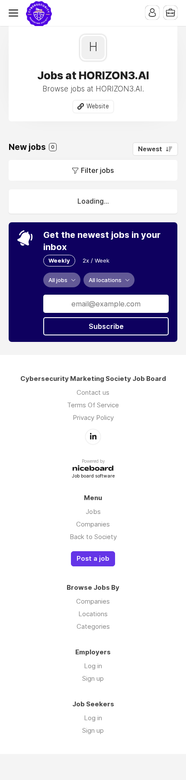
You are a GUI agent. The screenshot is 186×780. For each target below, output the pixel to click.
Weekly (59, 260)
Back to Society (93, 537)
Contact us (93, 392)
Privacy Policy (93, 417)
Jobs (93, 511)
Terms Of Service (93, 405)
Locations (93, 614)
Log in (93, 666)
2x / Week (96, 260)
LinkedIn (93, 436)
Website (98, 106)
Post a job (93, 558)
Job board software (93, 476)
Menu (15, 13)
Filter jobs (97, 170)
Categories (93, 626)
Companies (93, 524)
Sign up (93, 678)
